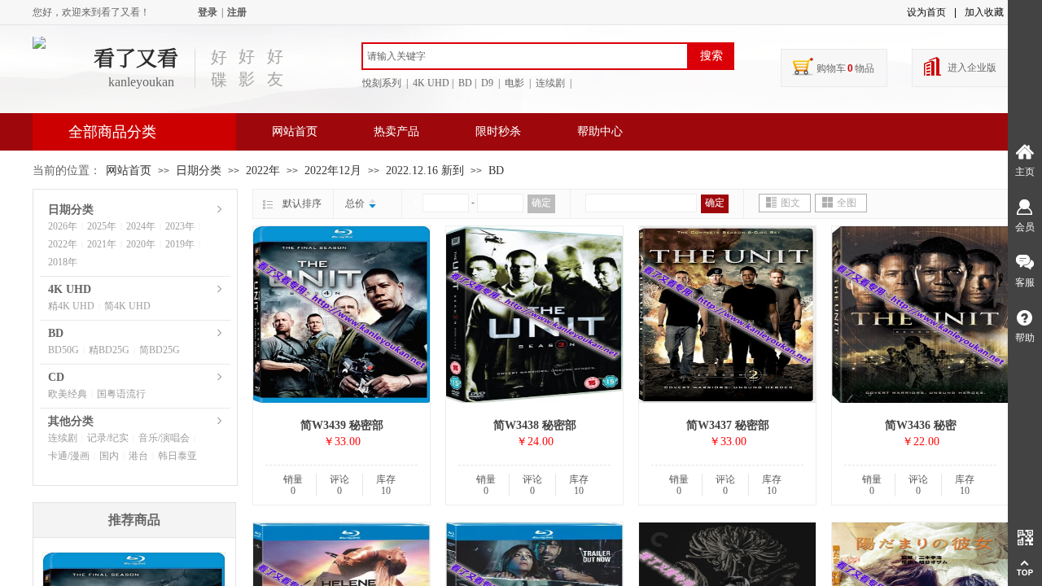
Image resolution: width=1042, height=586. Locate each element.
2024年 (140, 226)
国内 (109, 455)
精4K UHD (71, 306)
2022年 (263, 170)
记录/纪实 (108, 438)
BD (496, 170)
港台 (138, 455)
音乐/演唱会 (164, 438)
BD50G (63, 350)
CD (56, 377)
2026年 (62, 226)
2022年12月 (332, 170)
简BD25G (159, 350)
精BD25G (109, 350)
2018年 (62, 262)
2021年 (101, 244)
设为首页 (926, 12)
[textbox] (525, 56)
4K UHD (69, 289)
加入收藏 (984, 12)
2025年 (101, 226)
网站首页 (294, 131)
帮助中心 (600, 131)
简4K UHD (127, 306)
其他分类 (71, 421)
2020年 (140, 244)
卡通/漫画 (69, 455)
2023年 (180, 226)
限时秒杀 (498, 131)
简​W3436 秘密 (921, 425)
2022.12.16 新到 (425, 170)
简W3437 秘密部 (727, 425)
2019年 (180, 244)
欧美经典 (67, 394)
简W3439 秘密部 (341, 425)
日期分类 (198, 170)
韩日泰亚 (177, 455)
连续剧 (62, 438)
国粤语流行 (121, 394)
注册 (237, 12)
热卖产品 (396, 131)
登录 (207, 12)
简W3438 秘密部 (534, 425)
